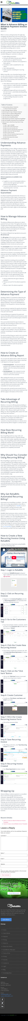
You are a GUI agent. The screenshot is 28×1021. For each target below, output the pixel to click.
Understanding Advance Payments (10, 107)
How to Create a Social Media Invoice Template (15, 824)
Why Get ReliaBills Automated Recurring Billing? (13, 120)
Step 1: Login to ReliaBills (9, 125)
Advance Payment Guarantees (10, 108)
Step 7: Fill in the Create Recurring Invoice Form (13, 134)
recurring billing (7, 526)
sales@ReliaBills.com (6, 994)
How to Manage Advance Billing (9, 110)
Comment (4, 835)
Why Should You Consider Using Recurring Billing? (14, 118)
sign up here (6, 576)
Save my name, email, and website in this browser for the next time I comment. (13, 871)
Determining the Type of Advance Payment (12, 112)
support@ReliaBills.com (7, 996)
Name (3, 853)
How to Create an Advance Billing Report (11, 113)
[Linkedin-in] (2, 1006)
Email (2, 858)
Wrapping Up (6, 138)
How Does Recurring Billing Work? (10, 117)
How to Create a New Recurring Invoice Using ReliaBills (12, 122)
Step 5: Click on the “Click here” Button (12, 131)
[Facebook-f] (2, 999)
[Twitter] (2, 1003)
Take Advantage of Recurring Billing (10, 115)
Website (3, 864)
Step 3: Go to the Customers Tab (11, 128)
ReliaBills (18, 505)
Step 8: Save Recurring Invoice (10, 135)
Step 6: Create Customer (9, 132)
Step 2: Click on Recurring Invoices (11, 126)
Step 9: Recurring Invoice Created (11, 137)
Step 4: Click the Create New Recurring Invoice (13, 129)
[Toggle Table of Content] (24, 105)
